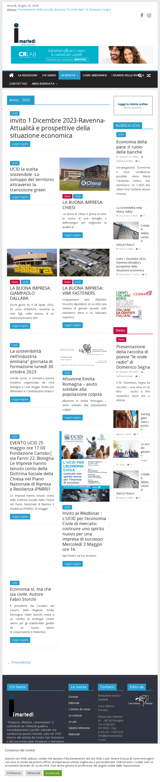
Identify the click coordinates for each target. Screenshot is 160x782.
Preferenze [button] (14, 773)
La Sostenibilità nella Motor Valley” (129, 209)
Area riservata (43, 83)
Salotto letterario (79, 728)
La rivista (68, 75)
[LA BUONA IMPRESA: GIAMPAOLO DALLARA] (32, 251)
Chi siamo (49, 75)
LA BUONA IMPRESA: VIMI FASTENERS (82, 290)
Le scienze (75, 715)
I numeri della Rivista (128, 75)
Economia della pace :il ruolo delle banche (131, 147)
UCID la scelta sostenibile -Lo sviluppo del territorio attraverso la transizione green (32, 179)
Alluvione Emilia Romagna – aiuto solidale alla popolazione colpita (82, 386)
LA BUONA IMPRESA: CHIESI (82, 204)
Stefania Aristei (124, 161)
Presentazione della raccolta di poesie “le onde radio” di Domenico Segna (64, 10)
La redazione (27, 75)
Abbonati (74, 734)
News (67, 196)
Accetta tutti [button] (53, 773)
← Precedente (19, 662)
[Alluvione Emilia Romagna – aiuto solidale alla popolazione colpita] (84, 342)
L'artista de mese (79, 709)
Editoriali (73, 703)
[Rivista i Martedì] (27, 695)
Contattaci (18, 83)
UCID (15, 113)
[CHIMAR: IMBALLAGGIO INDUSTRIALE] (126, 224)
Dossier (73, 697)
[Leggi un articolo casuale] (148, 75)
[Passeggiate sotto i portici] (126, 412)
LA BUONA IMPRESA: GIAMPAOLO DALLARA (30, 293)
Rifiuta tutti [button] (34, 773)
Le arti (72, 721)
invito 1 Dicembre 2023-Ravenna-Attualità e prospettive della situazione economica (58, 127)
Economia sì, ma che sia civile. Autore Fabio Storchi (30, 594)
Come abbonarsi (95, 75)
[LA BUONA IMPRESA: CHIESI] (84, 160)
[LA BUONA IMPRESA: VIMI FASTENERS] (84, 251)
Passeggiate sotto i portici (145, 419)
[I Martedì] (11, 75)
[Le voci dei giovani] (126, 442)
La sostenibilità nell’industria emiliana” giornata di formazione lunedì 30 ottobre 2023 (31, 361)
